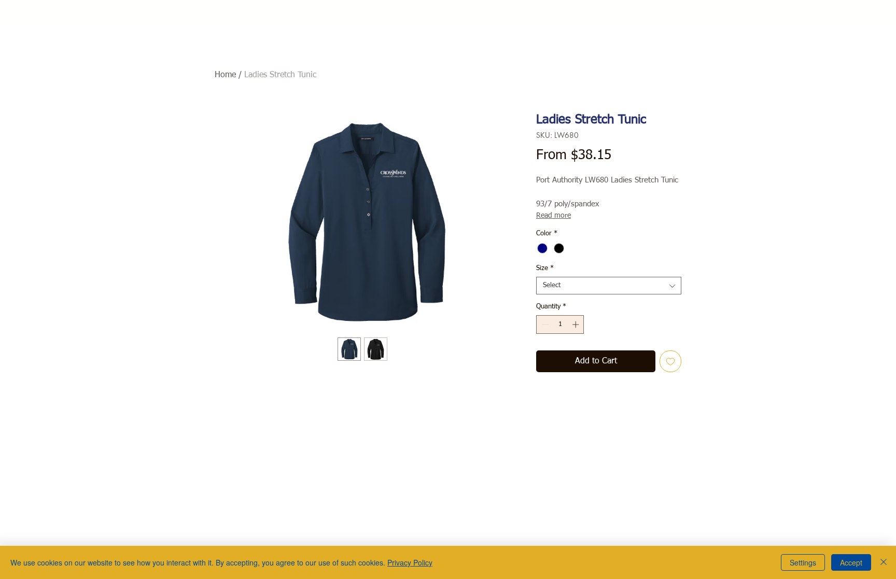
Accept (851, 562)
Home (225, 75)
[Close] (883, 562)
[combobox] (608, 285)
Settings (803, 562)
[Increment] (576, 324)
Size (545, 268)
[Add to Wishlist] (670, 361)
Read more (553, 215)
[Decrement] (544, 324)
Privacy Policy (409, 562)
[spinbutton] (560, 324)
